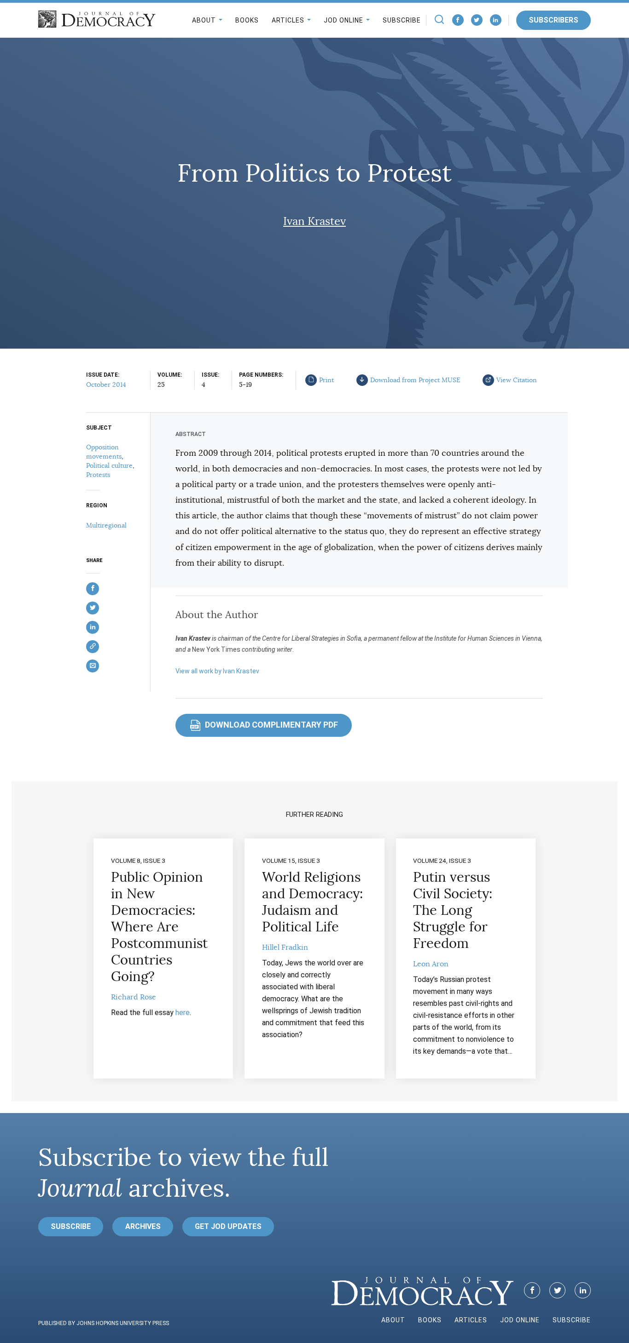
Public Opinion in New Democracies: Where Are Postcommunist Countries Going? (159, 927)
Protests (98, 475)
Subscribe (402, 20)
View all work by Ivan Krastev (217, 671)
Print (326, 380)
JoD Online (343, 20)
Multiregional (106, 525)
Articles (288, 20)
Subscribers (553, 20)
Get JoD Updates (228, 1226)
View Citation (516, 380)
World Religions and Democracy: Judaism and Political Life (312, 902)
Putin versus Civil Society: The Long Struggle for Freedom (452, 910)
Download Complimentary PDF (264, 724)
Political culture (109, 465)
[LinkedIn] (495, 20)
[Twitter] (477, 20)
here (182, 1012)
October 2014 (106, 384)
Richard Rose (133, 997)
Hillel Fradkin (285, 947)
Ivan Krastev (314, 221)
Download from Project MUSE (415, 380)
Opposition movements (104, 451)
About (204, 20)
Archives (143, 1226)
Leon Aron (430, 964)
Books (247, 20)
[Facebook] (458, 20)
